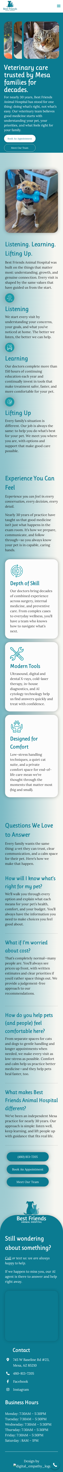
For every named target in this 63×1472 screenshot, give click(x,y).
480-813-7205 (23, 1373)
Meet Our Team (19, 147)
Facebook (20, 1381)
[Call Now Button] (55, 1464)
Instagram (21, 1389)
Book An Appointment (20, 138)
